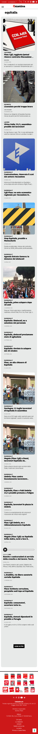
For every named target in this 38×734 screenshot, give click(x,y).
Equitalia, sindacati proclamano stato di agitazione (18, 335)
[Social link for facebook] (28, 2)
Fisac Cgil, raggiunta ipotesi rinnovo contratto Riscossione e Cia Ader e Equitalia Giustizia (18, 56)
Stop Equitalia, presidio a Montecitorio (15, 239)
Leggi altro (19, 646)
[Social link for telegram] (36, 2)
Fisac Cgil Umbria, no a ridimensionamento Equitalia (17, 523)
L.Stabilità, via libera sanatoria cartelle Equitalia (18, 576)
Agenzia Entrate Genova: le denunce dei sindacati (16, 257)
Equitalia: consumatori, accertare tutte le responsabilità (14, 605)
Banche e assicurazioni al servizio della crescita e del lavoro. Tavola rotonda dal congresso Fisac (18, 558)
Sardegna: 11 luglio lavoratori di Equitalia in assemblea (18, 409)
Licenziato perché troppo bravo (18, 106)
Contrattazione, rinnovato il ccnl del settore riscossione (19, 175)
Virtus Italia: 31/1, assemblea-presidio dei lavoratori (18, 125)
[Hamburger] (3, 7)
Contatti (4, 2)
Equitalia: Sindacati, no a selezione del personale (15, 321)
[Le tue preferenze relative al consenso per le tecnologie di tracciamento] (34, 730)
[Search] (21, 2)
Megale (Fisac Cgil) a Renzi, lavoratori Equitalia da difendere (16, 460)
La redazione (11, 2)
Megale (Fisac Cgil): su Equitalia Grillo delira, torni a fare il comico (18, 538)
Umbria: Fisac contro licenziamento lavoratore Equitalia (15, 478)
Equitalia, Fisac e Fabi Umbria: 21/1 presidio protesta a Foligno (19, 491)
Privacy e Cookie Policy (19, 730)
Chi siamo (19, 719)
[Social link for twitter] (25, 2)
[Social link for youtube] (33, 2)
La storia (19, 728)
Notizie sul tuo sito (19, 726)
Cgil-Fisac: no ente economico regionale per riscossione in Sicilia (17, 194)
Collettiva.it (19, 701)
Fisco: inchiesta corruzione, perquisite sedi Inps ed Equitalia (18, 590)
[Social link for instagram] (30, 2)
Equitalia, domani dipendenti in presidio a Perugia (18, 618)
